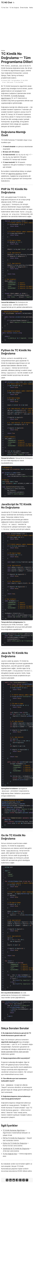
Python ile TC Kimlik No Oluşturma (15, 1143)
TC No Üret (4, 7)
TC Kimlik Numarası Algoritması (14, 1130)
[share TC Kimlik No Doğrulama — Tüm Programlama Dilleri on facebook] (17, 1180)
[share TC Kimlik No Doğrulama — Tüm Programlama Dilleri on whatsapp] (20, 1180)
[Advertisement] (17, 28)
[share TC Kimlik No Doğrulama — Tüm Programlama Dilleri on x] (7, 1180)
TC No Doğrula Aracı (10, 1154)
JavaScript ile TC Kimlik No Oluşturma (16, 1148)
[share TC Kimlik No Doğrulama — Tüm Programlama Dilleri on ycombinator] (27, 1180)
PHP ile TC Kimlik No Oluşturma (14, 1138)
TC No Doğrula (14, 7)
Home (3, 50)
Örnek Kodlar (24, 7)
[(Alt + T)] (14, 2)
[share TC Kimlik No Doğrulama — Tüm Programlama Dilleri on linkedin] (10, 1180)
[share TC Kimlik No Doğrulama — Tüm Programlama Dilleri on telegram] (23, 1180)
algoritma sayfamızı (15, 174)
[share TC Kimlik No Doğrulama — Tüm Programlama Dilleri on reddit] (13, 1180)
